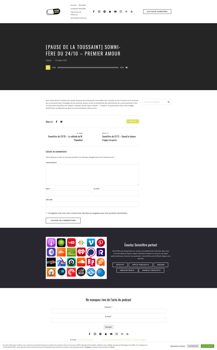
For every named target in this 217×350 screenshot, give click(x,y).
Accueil (74, 5)
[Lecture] (48, 67)
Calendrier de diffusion (76, 13)
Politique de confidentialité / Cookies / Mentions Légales (124, 340)
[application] (87, 67)
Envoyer (108, 327)
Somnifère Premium (79, 18)
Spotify (120, 265)
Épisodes (82, 5)
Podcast (48, 60)
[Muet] (126, 67)
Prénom (108, 307)
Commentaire (51, 162)
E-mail (97, 189)
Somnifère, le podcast (85, 340)
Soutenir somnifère (157, 12)
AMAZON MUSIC (127, 270)
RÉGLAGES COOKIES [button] (177, 346)
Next (104, 133)
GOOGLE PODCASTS (151, 270)
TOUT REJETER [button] (193, 346)
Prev (80, 133)
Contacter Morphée (78, 9)
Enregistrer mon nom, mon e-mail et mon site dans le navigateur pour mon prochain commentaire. (88, 213)
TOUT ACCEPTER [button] (207, 346)
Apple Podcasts (140, 265)
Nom (48, 189)
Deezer (161, 265)
